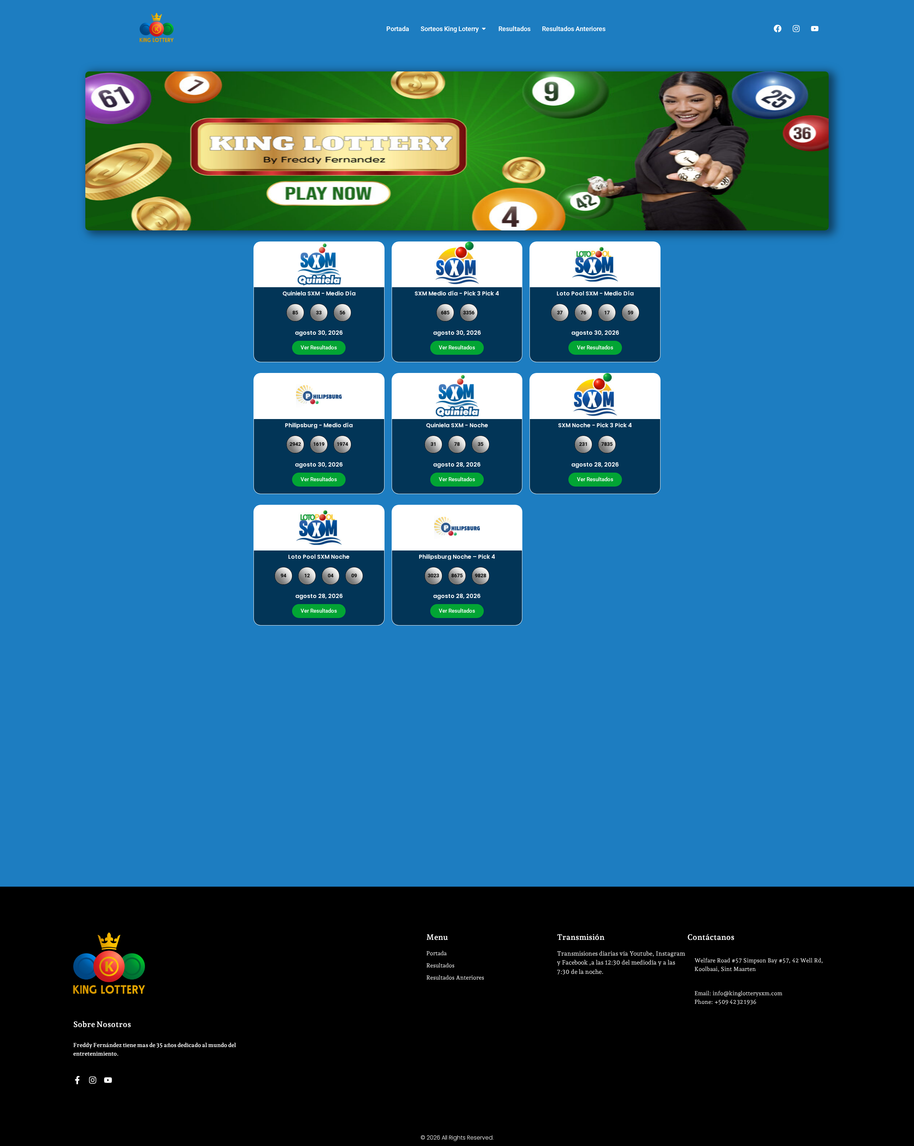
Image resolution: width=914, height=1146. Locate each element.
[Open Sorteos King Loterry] (484, 29)
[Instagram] (796, 28)
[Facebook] (777, 28)
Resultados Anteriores (455, 977)
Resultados (440, 965)
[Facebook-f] (77, 1080)
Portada (436, 953)
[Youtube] (815, 28)
